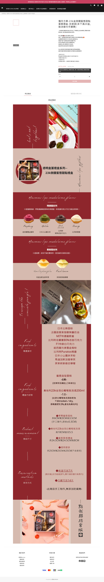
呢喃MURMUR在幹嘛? (12, 9)
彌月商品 (31, 9)
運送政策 (22, 565)
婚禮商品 (23, 9)
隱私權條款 (22, 561)
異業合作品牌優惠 (41, 9)
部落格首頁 (52, 9)
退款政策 (22, 563)
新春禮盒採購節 (61, 9)
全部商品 (4, 13)
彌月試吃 (52, 557)
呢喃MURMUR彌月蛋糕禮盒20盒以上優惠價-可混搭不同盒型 (21, 13)
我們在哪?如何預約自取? (82, 557)
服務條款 (22, 559)
